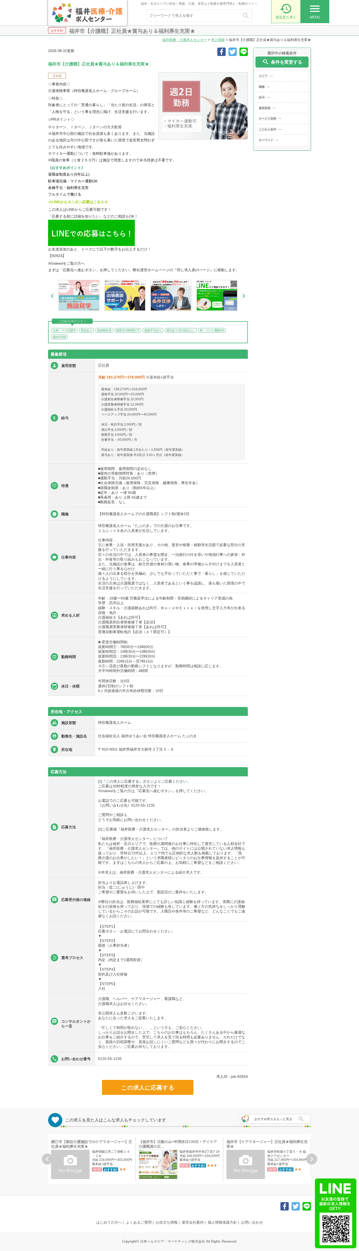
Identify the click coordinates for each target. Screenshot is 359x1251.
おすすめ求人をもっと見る (273, 1119)
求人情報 (218, 40)
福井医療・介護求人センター (184, 40)
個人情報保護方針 (222, 1222)
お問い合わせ (252, 1222)
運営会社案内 (193, 1222)
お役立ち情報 (167, 1222)
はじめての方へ (109, 1222)
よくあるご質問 (139, 1222)
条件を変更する (282, 61)
